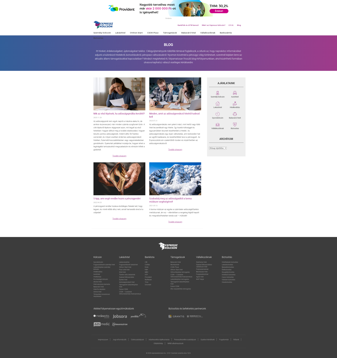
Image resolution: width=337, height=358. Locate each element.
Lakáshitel (217, 107)
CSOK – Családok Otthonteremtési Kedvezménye (130, 293)
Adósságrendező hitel (127, 282)
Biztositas (235, 128)
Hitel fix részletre (99, 289)
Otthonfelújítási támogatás (180, 272)
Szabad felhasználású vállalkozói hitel (204, 265)
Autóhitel (235, 96)
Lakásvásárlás (124, 262)
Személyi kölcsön (218, 96)
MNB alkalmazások (175, 343)
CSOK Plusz (174, 267)
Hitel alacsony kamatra (101, 284)
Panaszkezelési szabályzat (185, 339)
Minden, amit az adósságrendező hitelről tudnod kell (174, 115)
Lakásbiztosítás (227, 264)
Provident (148, 277)
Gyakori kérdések (208, 339)
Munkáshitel (174, 264)
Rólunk (236, 339)
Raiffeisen (148, 279)
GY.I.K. (231, 25)
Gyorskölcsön (217, 118)
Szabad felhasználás (126, 277)
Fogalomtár (224, 339)
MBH (146, 272)
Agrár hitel (200, 277)
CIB (146, 262)
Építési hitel (123, 279)
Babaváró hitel (235, 118)
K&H (146, 269)
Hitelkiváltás (235, 107)
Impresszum (103, 339)
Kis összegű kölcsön (100, 279)
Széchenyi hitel (201, 262)
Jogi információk (119, 339)
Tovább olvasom (119, 155)
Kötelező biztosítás (228, 274)
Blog (239, 25)
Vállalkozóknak (217, 128)
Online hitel (97, 292)
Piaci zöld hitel (124, 269)
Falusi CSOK (123, 289)
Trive (146, 282)
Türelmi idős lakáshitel (127, 274)
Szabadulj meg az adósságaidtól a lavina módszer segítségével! (170, 200)
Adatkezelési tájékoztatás (159, 339)
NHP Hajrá (200, 279)
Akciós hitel (97, 282)
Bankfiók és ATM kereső (188, 25)
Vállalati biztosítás (228, 279)
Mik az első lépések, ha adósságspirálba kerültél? (119, 113)
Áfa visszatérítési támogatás (180, 289)
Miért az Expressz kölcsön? (213, 25)
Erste (146, 267)
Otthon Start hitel (125, 267)
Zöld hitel (122, 272)
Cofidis (147, 264)
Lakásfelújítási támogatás (179, 279)
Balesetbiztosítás (228, 267)
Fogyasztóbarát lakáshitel (128, 264)
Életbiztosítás (226, 269)
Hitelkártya (97, 277)
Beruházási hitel (201, 272)
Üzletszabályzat (137, 339)
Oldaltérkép (158, 343)
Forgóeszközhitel (202, 274)
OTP (146, 274)
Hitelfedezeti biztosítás (230, 262)
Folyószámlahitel (202, 269)
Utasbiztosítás (227, 282)
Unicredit (148, 284)
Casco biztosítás (228, 277)
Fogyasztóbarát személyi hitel (104, 264)
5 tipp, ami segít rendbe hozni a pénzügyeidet (117, 198)
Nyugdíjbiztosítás (228, 272)
